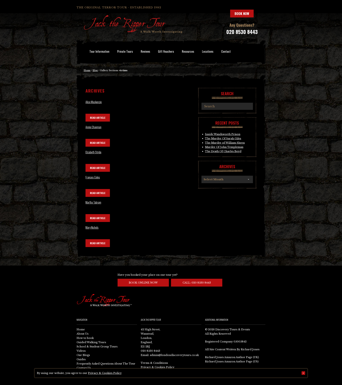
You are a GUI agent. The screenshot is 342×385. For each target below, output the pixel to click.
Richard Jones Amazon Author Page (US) (231, 361)
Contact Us (84, 368)
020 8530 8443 (242, 31)
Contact (226, 51)
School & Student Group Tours (97, 346)
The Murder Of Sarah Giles (223, 138)
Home (87, 70)
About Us (83, 333)
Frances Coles (93, 177)
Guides (81, 359)
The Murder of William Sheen (225, 142)
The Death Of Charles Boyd (223, 151)
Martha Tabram (93, 202)
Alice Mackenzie (94, 102)
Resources (188, 51)
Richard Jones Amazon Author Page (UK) (232, 357)
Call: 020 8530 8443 (197, 282)
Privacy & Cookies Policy (157, 367)
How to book (85, 338)
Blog (95, 70)
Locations (207, 51)
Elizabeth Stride (93, 152)
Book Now (242, 13)
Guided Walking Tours (91, 342)
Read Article (97, 117)
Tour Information (99, 51)
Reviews (145, 51)
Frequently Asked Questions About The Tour (106, 363)
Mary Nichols (92, 227)
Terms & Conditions (154, 363)
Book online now (143, 282)
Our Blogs (83, 355)
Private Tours (125, 51)
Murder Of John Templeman (224, 147)
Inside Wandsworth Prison (222, 134)
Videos (81, 350)
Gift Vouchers (166, 51)
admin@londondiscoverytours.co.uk (174, 355)
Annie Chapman (93, 127)
